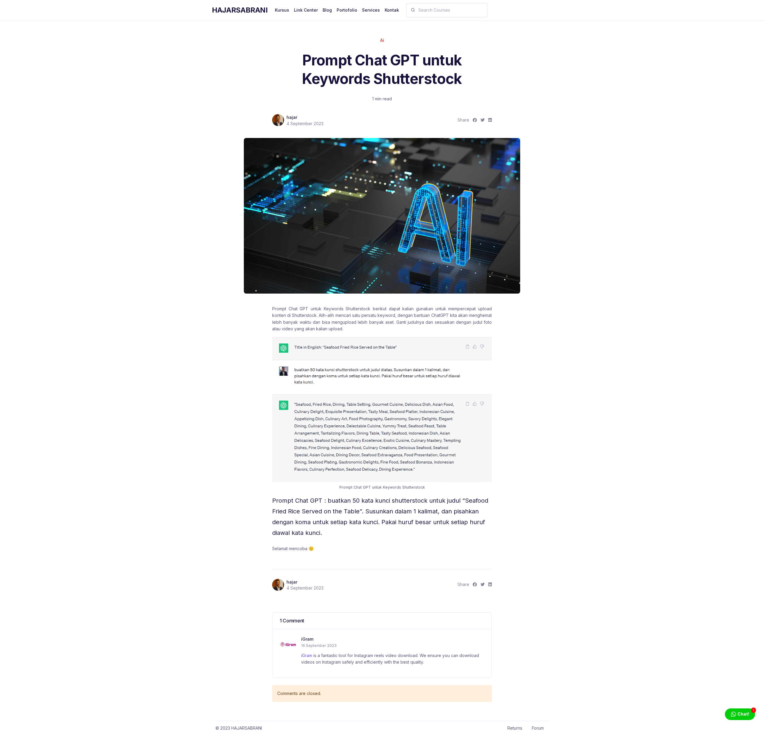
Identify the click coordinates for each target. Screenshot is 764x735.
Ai (382, 40)
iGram (307, 639)
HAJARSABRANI (240, 10)
